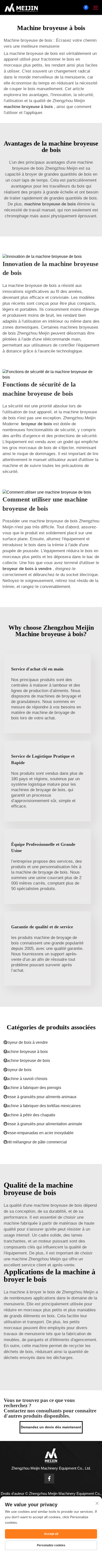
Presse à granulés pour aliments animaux (40, 1097)
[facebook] (85, 7)
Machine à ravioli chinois (25, 1079)
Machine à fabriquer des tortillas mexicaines (42, 1106)
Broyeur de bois (17, 1070)
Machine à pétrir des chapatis (29, 1115)
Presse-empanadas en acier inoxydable (39, 1133)
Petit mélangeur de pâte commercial (35, 1142)
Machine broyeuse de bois (27, 1060)
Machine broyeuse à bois (26, 1052)
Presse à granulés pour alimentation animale (43, 1124)
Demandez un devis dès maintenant (51, 1427)
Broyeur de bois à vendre (26, 1042)
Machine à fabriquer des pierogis (32, 1088)
